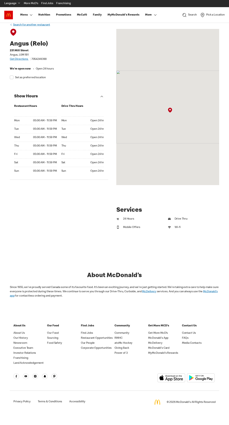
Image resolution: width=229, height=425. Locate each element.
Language (10, 3)
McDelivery (149, 291)
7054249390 (39, 59)
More (148, 15)
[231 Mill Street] (170, 110)
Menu (24, 15)
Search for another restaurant (31, 25)
